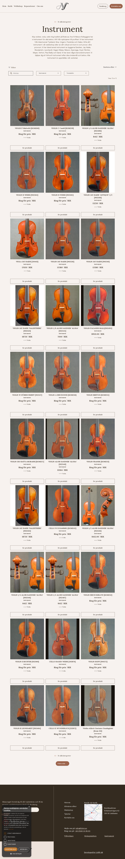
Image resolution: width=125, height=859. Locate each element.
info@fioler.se (81, 828)
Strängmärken (90, 836)
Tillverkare (69, 836)
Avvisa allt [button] (24, 849)
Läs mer (11, 829)
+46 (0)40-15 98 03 (82, 831)
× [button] (29, 806)
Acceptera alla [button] (10, 849)
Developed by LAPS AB (93, 852)
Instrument (109, 836)
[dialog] (16, 831)
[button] (110, 67)
